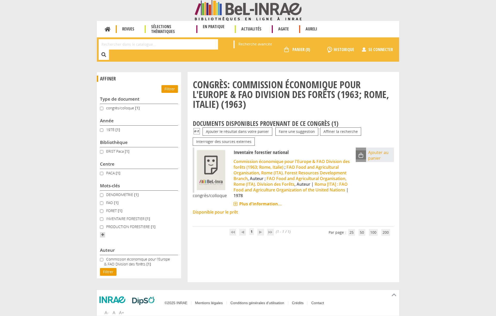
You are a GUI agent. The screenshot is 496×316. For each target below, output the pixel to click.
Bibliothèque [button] (114, 142)
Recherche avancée (255, 44)
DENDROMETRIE (120, 194)
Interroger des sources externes (223, 141)
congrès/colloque (120, 108)
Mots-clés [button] (110, 186)
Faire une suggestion (297, 131)
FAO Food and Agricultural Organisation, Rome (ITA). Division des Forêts (290, 181)
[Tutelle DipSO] (144, 300)
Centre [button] (107, 164)
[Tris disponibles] (197, 131)
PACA (111, 173)
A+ (121, 312)
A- (107, 312)
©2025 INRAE (176, 303)
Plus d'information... (260, 204)
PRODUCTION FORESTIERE (128, 226)
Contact (317, 303)
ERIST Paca (115, 151)
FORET (112, 210)
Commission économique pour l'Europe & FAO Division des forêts (137, 261)
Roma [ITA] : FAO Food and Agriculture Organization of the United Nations (291, 187)
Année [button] (107, 121)
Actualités (251, 29)
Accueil (108, 29)
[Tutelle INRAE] (113, 299)
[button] (102, 234)
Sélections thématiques (163, 29)
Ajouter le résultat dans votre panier (237, 131)
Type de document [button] (120, 99)
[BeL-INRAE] (248, 9)
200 (386, 232)
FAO (110, 202)
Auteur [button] (107, 250)
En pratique (213, 26)
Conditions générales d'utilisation (257, 303)
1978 (110, 129)
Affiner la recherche (340, 131)
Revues (128, 29)
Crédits (298, 303)
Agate (283, 29)
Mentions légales (209, 303)
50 (362, 232)
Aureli (311, 29)
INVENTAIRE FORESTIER (125, 218)
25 (352, 232)
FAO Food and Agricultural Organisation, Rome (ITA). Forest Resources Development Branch (290, 172)
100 (373, 232)
